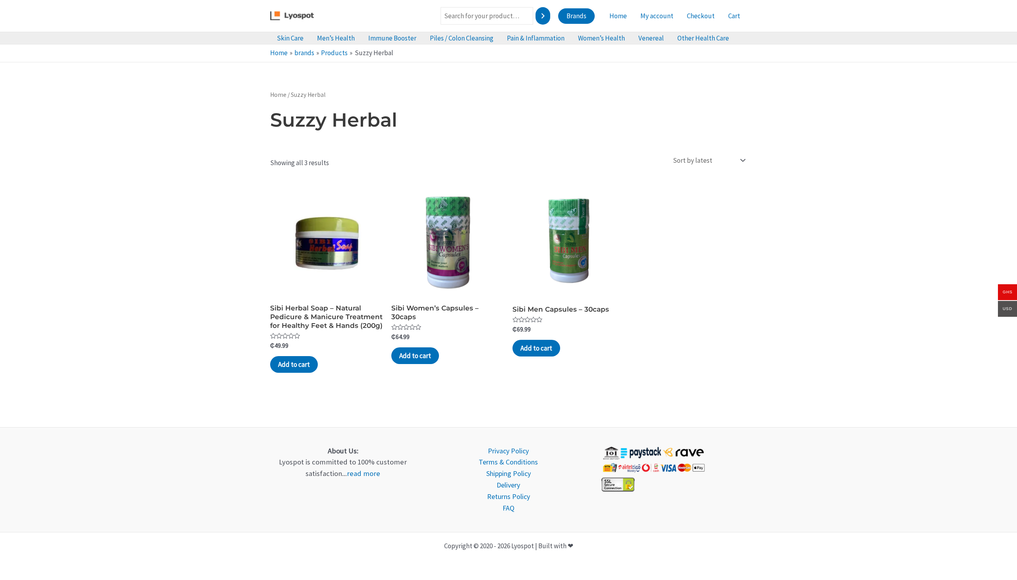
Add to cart (294, 364)
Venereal (651, 38)
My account (656, 16)
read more (363, 473)
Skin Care (290, 38)
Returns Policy (508, 496)
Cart (734, 16)
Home (618, 16)
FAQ (508, 508)
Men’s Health (336, 38)
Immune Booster (392, 38)
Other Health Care (703, 38)
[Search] (543, 16)
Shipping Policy (508, 473)
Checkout (701, 16)
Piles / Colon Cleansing (461, 38)
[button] (576, 16)
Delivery (508, 484)
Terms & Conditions (508, 461)
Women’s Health (601, 38)
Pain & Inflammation (536, 38)
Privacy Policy (508, 450)
